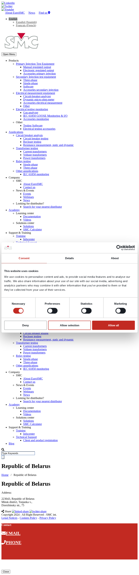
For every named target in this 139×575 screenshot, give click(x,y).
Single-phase (30, 83)
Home (5, 474)
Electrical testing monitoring (32, 109)
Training (21, 236)
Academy (14, 210)
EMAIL (13, 533)
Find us (43, 12)
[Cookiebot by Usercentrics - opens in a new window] (119, 248)
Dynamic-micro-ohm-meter (38, 99)
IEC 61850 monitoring (36, 174)
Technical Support (26, 437)
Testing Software (33, 125)
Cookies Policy (28, 517)
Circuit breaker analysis (29, 135)
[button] (13, 18)
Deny (25, 325)
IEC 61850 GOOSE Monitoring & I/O (45, 115)
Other (26, 106)
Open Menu (9, 54)
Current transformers (35, 151)
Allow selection (69, 325)
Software (28, 86)
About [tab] (115, 258)
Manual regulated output (37, 67)
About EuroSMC (15, 12)
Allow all (113, 325)
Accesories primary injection (39, 73)
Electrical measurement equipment (35, 93)
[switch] (52, 311)
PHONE (13, 542)
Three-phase (30, 80)
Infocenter (29, 239)
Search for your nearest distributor (42, 206)
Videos (27, 219)
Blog (11, 443)
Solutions (28, 226)
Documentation (32, 216)
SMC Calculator (32, 229)
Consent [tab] (24, 258)
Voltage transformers (35, 154)
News (31, 12)
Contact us (29, 187)
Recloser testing (32, 141)
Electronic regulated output (38, 70)
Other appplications (27, 171)
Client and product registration (40, 440)
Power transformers (34, 158)
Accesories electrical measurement (42, 102)
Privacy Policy (47, 517)
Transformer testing (27, 148)
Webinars (28, 197)
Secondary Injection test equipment (36, 76)
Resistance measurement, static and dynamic (48, 145)
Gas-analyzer (30, 112)
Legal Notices (9, 517)
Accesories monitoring (36, 119)
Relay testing (23, 161)
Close (6, 571)
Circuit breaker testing (35, 138)
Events (27, 193)
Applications (16, 132)
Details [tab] (69, 258)
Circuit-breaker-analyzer (37, 96)
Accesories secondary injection (40, 89)
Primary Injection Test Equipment (35, 63)
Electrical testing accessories (39, 128)
